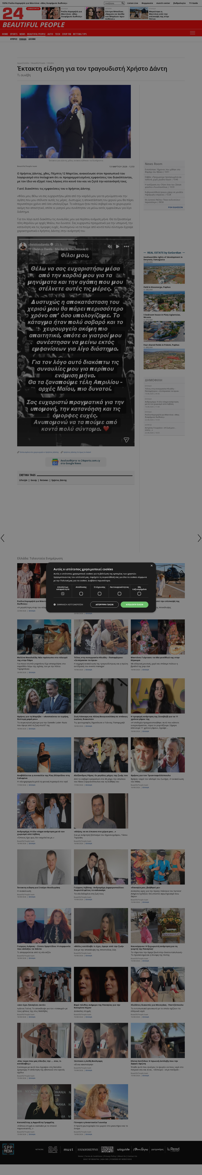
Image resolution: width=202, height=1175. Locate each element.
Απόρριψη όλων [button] (104, 604)
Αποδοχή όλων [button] (134, 604)
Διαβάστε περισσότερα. (99, 580)
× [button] (151, 566)
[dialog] (101, 587)
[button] (68, 604)
